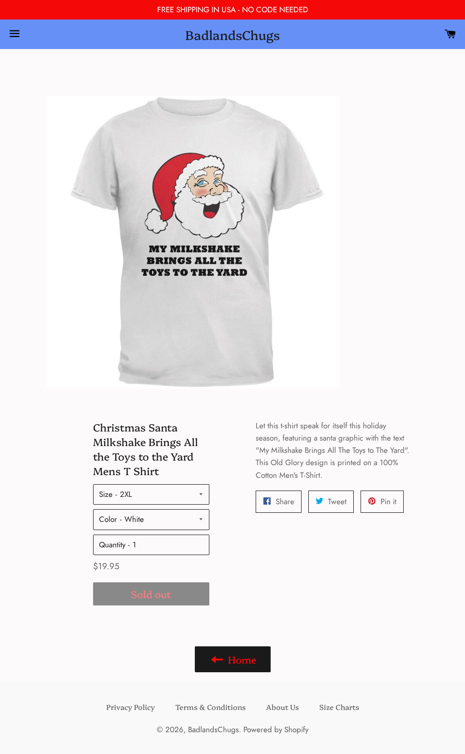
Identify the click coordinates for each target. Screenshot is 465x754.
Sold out (151, 594)
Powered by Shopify (275, 729)
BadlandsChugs (232, 34)
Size (106, 494)
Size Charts (339, 707)
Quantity (112, 544)
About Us (282, 707)
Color (108, 519)
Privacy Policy (130, 707)
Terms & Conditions (210, 707)
